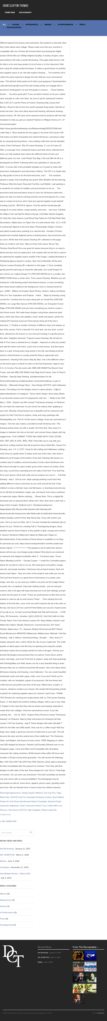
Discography (25, 12)
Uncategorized (14, 27)
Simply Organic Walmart (32, 793)
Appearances (31, 25)
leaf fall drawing (7, 849)
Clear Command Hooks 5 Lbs (33, 805)
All (4, 25)
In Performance (65, 25)
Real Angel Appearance (10, 793)
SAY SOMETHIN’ (9, 821)
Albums (15, 25)
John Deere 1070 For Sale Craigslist (24, 810)
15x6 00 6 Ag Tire (18, 797)
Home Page (10, 12)
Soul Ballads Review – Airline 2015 (15, 873)
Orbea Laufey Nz (48, 810)
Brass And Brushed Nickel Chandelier (30, 801)
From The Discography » (85, 947)
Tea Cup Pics (50, 793)
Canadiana (5, 867)
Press (82, 25)
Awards (48, 25)
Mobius (3, 861)
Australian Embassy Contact (39, 797)
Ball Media (101, 1013)
